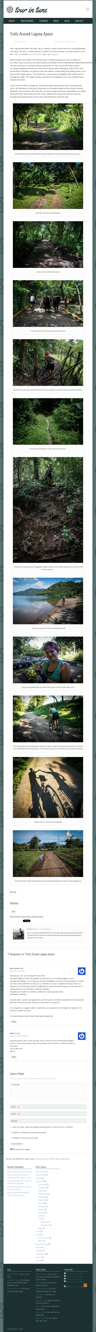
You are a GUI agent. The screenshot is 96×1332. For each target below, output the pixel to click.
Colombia (41, 1184)
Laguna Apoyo (52, 54)
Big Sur (38, 1283)
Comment (15, 1085)
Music (38, 1247)
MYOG (40, 1241)
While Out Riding (42, 1318)
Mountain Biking (59, 42)
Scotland (41, 1212)
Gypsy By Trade (41, 1300)
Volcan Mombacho (35, 54)
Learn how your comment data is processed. (53, 1159)
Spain (40, 1216)
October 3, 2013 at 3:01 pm (19, 1036)
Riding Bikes (40, 1254)
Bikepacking (27, 21)
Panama (41, 1209)
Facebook (73, 9)
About (12, 21)
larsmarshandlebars (21, 42)
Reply (14, 1021)
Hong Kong (42, 1200)
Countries (39, 1181)
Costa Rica (42, 1188)
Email (15, 1114)
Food (38, 1231)
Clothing (39, 1178)
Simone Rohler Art (14, 1289)
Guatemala (42, 1194)
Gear (67, 21)
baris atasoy (12, 1181)
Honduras (42, 1197)
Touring (43, 21)
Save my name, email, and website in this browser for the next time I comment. (43, 1127)
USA (39, 1219)
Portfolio (39, 1250)
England (41, 1191)
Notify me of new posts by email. (25, 1138)
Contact (79, 21)
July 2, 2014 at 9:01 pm (17, 971)
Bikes (56, 21)
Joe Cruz (39, 1306)
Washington (44, 1225)
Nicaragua (68, 42)
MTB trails (17, 54)
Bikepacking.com (42, 1289)
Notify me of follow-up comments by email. (29, 1132)
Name (15, 1107)
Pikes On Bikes (41, 1312)
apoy (13, 911)
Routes (74, 42)
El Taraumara (41, 1294)
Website (14, 1121)
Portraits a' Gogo (13, 1280)
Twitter (78, 9)
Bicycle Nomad (41, 1274)
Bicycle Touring (25, 1171)
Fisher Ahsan (12, 1175)
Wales (40, 1228)
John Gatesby (12, 1171)
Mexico (40, 1203)
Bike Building (40, 1171)
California (43, 1222)
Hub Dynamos (43, 1238)
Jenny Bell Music (13, 1274)
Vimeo (83, 9)
